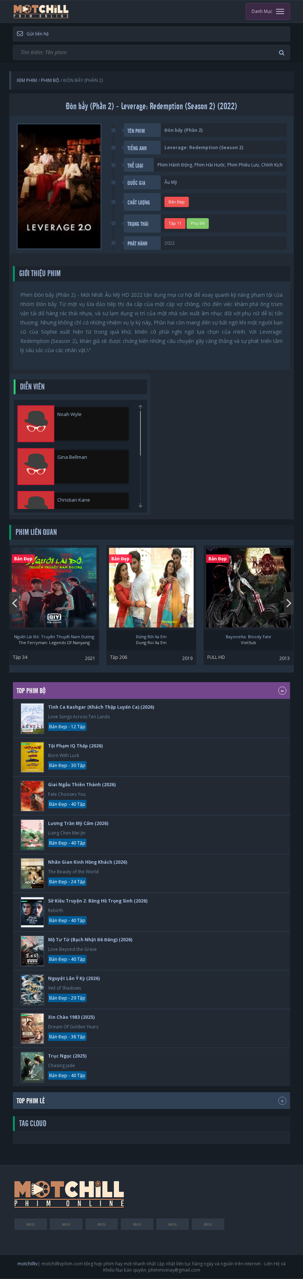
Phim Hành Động (174, 165)
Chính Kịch (272, 165)
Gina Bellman (72, 457)
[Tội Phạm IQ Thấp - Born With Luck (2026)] (32, 757)
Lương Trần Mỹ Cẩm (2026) (78, 823)
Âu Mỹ (170, 182)
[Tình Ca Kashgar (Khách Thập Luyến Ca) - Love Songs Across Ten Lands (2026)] (32, 718)
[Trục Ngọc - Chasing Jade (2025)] (32, 1067)
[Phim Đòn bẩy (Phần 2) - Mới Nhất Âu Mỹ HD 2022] (41, 11)
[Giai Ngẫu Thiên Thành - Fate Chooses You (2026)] (32, 796)
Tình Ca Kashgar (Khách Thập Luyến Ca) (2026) (101, 707)
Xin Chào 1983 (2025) (71, 1017)
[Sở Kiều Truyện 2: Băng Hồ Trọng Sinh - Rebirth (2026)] (32, 912)
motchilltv (27, 1264)
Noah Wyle (69, 414)
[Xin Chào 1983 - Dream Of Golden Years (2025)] (32, 1028)
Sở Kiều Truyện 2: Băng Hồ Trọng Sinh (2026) (97, 901)
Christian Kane (73, 499)
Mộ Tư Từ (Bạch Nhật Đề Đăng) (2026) (90, 939)
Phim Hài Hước (209, 165)
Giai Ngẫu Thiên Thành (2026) (82, 784)
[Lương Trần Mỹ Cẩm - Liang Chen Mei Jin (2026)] (32, 834)
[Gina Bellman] (35, 466)
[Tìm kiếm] (282, 52)
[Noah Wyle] (35, 423)
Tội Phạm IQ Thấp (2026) (75, 746)
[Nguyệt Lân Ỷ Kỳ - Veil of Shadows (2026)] (32, 989)
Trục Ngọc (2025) (67, 1056)
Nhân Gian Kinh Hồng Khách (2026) (87, 862)
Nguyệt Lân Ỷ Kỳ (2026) (74, 978)
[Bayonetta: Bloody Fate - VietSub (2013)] (248, 587)
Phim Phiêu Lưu (243, 165)
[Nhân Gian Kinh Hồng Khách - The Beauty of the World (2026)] (32, 873)
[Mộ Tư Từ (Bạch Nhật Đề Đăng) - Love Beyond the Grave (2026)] (32, 951)
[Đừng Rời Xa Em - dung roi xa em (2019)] (151, 587)
